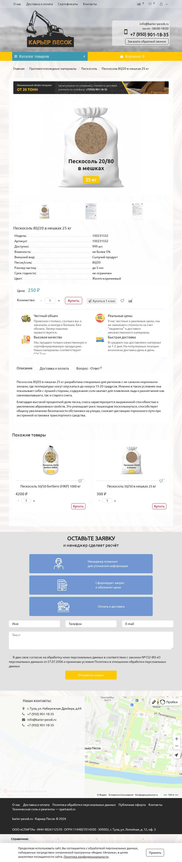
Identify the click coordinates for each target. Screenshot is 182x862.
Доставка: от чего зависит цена (119, 838)
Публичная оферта (132, 805)
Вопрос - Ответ (89, 368)
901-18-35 (149, 34)
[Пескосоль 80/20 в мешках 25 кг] (91, 147)
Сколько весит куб (42, 838)
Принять (155, 852)
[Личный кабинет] (164, 4)
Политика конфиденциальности (86, 856)
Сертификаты (68, 4)
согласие (35, 657)
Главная (19, 68)
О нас (17, 4)
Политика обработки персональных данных (84, 805)
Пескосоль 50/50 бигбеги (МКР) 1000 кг (50, 486)
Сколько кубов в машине (76, 838)
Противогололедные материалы (53, 68)
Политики (102, 661)
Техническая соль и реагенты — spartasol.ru (43, 809)
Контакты (90, 4)
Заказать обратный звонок (147, 41)
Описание (24, 368)
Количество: (26, 300)
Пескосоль (89, 68)
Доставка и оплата (39, 4)
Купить (73, 301)
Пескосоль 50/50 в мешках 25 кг (131, 486)
